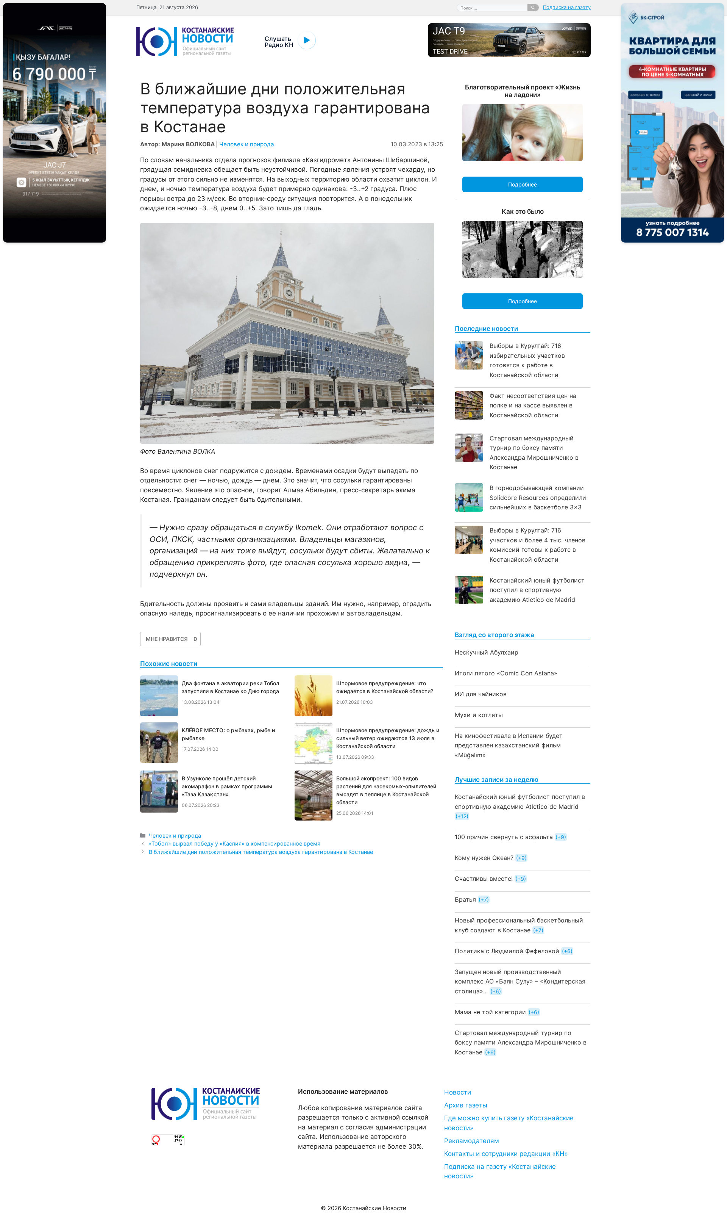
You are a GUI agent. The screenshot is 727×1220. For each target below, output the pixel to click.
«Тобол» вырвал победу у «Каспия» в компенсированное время (234, 843)
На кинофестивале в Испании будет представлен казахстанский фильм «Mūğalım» (509, 745)
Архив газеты (465, 1105)
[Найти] (533, 7)
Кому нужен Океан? (484, 857)
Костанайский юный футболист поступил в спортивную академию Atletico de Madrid (537, 589)
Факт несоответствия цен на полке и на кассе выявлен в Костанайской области (533, 405)
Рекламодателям (471, 1141)
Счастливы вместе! (484, 878)
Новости (457, 1092)
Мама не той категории (490, 1012)
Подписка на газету (567, 7)
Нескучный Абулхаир (486, 652)
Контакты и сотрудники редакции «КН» (506, 1153)
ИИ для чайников (481, 694)
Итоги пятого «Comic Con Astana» (506, 673)
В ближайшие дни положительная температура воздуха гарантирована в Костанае (261, 852)
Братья (465, 899)
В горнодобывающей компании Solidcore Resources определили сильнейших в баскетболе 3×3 (538, 497)
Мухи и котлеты (479, 715)
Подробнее (522, 184)
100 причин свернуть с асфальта (504, 837)
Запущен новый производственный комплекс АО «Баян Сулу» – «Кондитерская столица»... (520, 981)
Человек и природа (246, 144)
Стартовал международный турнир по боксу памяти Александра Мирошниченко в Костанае (521, 1042)
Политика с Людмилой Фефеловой (507, 951)
